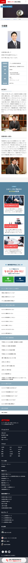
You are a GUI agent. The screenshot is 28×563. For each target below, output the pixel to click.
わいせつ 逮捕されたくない (7, 313)
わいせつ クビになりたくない (8, 329)
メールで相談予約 (20, 280)
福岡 (19, 456)
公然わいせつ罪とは (6, 362)
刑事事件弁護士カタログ (6, 497)
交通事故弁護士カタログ (6, 499)
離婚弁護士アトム (5, 482)
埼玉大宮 (20, 447)
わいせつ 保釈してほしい (7, 325)
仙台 (11, 447)
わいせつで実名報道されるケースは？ (10, 396)
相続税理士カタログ (5, 485)
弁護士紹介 (15, 19)
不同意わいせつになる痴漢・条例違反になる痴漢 (12, 342)
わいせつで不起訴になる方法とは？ (9, 388)
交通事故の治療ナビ (5, 501)
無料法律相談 (4, 412)
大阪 (2, 456)
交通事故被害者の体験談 (6, 508)
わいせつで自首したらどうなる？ (9, 400)
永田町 (2, 447)
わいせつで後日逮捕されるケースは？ (10, 392)
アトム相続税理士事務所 (6, 522)
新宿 (2, 451)
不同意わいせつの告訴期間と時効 (9, 354)
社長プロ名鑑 (4, 503)
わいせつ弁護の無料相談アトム (6, 19)
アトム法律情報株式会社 (6, 518)
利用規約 (3, 466)
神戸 (11, 456)
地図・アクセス (4, 439)
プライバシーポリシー (6, 464)
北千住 (11, 451)
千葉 (2, 449)
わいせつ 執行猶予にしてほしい (8, 317)
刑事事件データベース (6, 480)
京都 (19, 453)
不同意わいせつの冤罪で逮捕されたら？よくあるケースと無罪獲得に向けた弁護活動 (14, 378)
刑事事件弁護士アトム (6, 474)
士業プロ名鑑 (4, 505)
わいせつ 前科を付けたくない (8, 309)
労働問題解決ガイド (5, 489)
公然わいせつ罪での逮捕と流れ (8, 366)
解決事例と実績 (4, 435)
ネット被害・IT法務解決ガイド (8, 487)
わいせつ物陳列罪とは (6, 374)
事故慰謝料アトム (5, 478)
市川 (11, 449)
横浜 (19, 451)
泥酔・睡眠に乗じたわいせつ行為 (9, 358)
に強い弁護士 (14, 2)
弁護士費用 (3, 437)
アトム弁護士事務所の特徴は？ (8, 300)
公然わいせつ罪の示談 (6, 370)
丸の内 (19, 449)
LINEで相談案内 (8, 280)
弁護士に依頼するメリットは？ (8, 296)
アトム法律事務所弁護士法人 (7, 520)
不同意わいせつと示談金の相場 (8, 350)
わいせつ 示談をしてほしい (7, 321)
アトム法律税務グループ (6, 515)
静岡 (2, 453)
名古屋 (11, 453)
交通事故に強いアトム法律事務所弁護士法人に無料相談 (13, 476)
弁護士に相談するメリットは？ (8, 293)
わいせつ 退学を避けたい (7, 333)
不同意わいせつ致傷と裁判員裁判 (9, 346)
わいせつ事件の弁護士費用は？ (8, 404)
